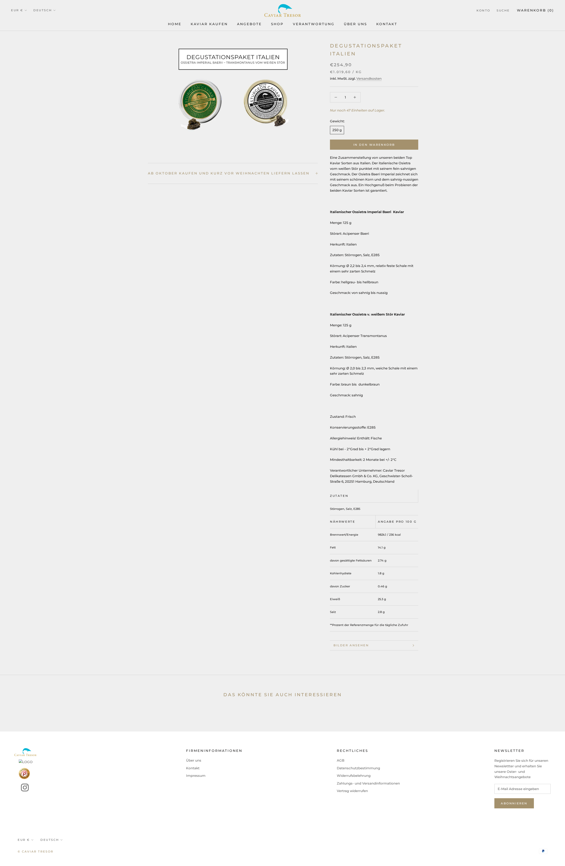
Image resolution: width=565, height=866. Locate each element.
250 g (337, 130)
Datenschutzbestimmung (358, 768)
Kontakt (386, 24)
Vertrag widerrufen (352, 791)
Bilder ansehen (351, 645)
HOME (174, 24)
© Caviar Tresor (35, 851)
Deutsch (42, 10)
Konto (483, 10)
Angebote (249, 24)
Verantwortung (314, 24)
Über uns (193, 760)
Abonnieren (514, 803)
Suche (503, 10)
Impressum (195, 775)
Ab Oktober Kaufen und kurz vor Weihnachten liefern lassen (228, 173)
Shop (277, 24)
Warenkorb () (535, 10)
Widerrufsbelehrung (354, 775)
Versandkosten (369, 78)
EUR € (17, 10)
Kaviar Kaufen (209, 24)
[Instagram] (21, 787)
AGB (340, 760)
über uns (355, 24)
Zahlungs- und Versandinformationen (368, 783)
